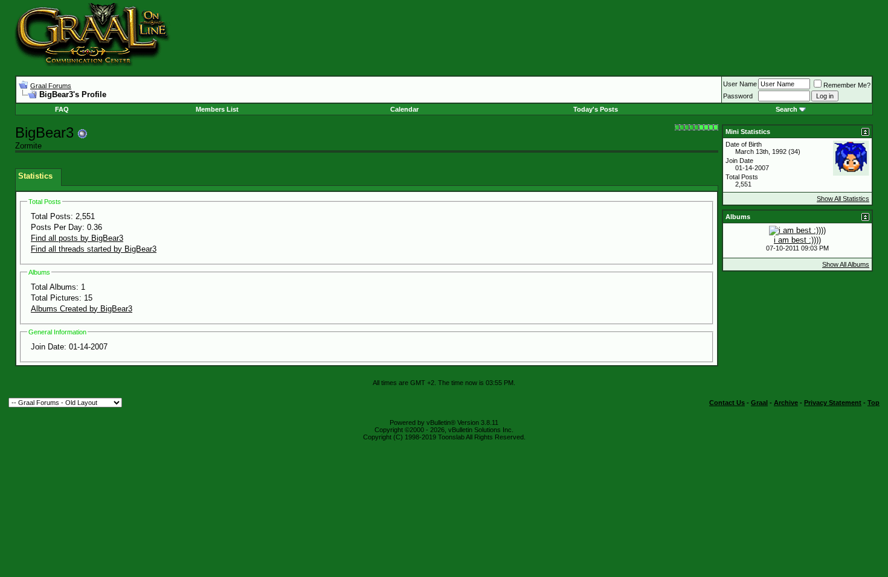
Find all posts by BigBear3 (77, 238)
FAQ (62, 109)
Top (873, 402)
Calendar (404, 109)
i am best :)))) (797, 239)
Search (786, 109)
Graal (759, 402)
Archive (786, 402)
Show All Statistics (843, 198)
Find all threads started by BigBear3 (93, 248)
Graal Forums (50, 85)
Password (738, 96)
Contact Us (727, 402)
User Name (740, 84)
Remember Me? (846, 85)
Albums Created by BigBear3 (81, 308)
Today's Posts (595, 109)
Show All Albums (845, 264)
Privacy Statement (832, 402)
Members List (217, 109)
